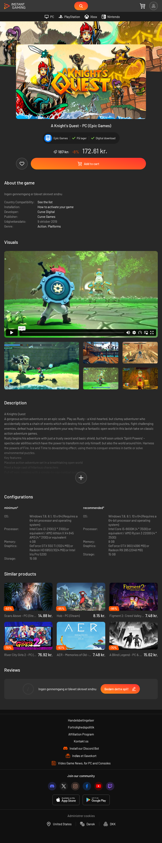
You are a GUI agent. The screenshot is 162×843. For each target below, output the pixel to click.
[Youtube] (98, 786)
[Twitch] (110, 786)
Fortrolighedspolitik (81, 727)
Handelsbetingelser (81, 720)
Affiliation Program (81, 734)
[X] (63, 786)
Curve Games (46, 216)
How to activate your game (56, 207)
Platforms (54, 226)
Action (42, 226)
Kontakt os (81, 741)
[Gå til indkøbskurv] (142, 6)
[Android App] (96, 800)
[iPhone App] (66, 800)
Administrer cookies (81, 816)
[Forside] (14, 6)
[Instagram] (75, 786)
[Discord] (52, 786)
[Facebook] (87, 786)
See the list (45, 202)
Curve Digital (46, 212)
